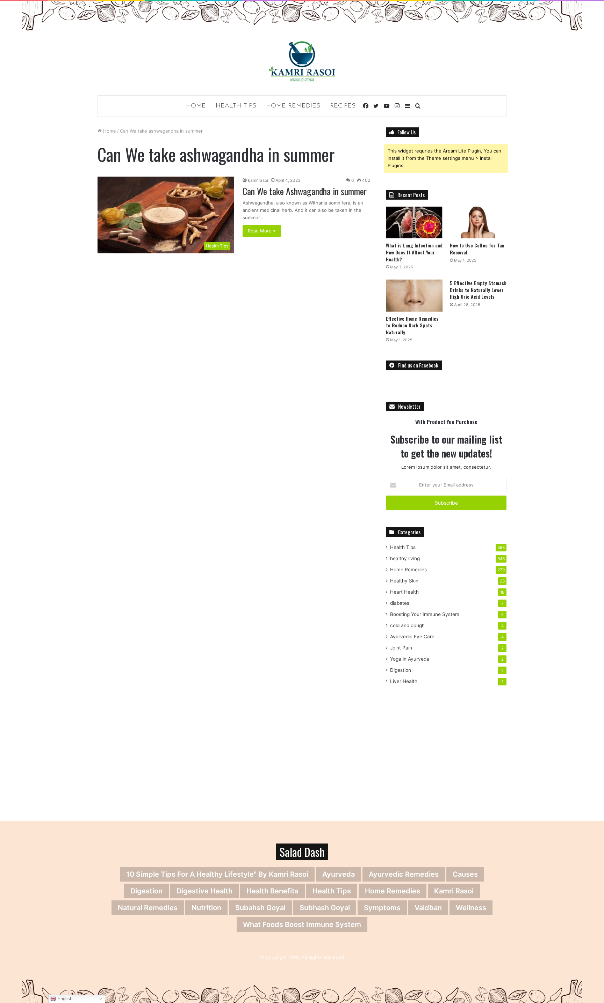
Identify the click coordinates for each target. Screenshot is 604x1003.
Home (196, 106)
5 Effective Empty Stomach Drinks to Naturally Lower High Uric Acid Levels (478, 289)
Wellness (471, 908)
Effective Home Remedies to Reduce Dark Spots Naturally (412, 325)
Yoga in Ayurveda (409, 659)
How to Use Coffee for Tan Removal (477, 249)
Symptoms (382, 908)
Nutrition (206, 908)
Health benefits (272, 891)
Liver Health (403, 681)
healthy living (405, 558)
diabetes (399, 603)
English (64, 998)
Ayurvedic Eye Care (412, 636)
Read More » (261, 230)
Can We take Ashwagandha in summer (305, 191)
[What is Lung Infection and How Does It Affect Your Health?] (414, 222)
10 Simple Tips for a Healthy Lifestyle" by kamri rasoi (217, 874)
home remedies (392, 891)
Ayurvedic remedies (404, 874)
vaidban (428, 908)
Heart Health (404, 592)
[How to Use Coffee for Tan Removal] (478, 222)
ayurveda (338, 874)
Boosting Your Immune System (424, 614)
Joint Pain (401, 648)
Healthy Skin (404, 581)
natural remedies (148, 908)
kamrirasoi (258, 180)
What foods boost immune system (302, 924)
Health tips (331, 891)
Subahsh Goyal (260, 908)
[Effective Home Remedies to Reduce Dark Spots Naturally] (414, 295)
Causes (465, 874)
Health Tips (236, 106)
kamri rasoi (454, 891)
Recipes (342, 106)
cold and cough (407, 625)
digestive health (204, 891)
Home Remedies (293, 106)
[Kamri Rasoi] (302, 61)
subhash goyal (325, 908)
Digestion (400, 670)
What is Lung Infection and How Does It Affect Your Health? (414, 252)
